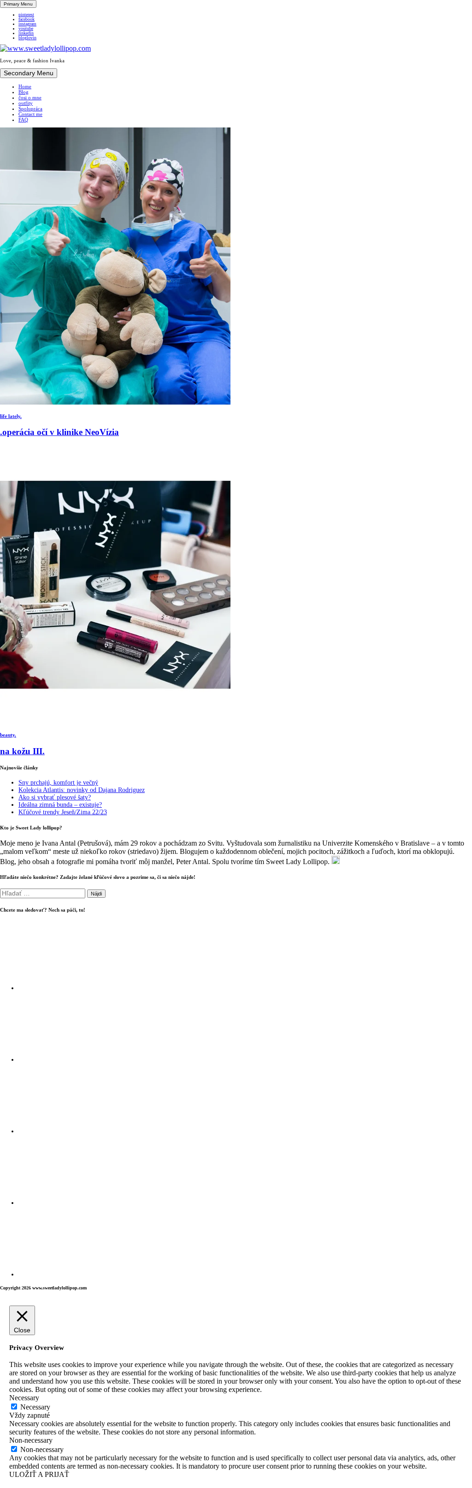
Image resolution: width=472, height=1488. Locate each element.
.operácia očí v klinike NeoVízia (59, 432)
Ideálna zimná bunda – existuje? (60, 804)
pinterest (26, 14)
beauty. (8, 735)
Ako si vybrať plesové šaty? (54, 797)
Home (24, 86)
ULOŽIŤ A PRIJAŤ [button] (39, 1474)
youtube (25, 28)
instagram (27, 24)
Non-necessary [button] (31, 1440)
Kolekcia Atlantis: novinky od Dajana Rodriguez (81, 789)
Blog (23, 92)
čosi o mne (29, 97)
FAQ (23, 119)
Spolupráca (30, 108)
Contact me (30, 114)
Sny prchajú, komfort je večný (58, 782)
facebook (26, 19)
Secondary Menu (28, 73)
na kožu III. (22, 751)
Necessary (35, 1407)
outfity (25, 103)
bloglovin (27, 38)
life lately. (11, 416)
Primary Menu (18, 3)
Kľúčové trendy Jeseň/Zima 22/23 (62, 812)
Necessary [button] (24, 1398)
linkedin (26, 33)
